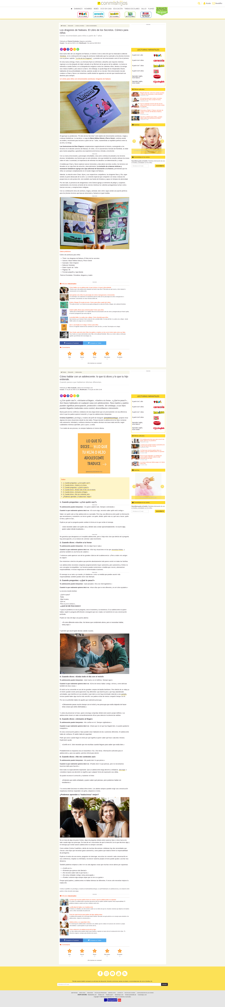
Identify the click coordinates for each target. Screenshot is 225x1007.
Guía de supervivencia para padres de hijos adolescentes (85, 914)
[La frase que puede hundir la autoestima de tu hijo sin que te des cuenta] (135, 446)
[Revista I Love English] (158, 82)
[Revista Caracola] (158, 61)
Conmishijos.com (142, 994)
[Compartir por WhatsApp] (77, 49)
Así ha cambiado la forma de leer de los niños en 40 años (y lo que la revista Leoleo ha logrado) (152, 105)
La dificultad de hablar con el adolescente (81, 907)
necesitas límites (117, 549)
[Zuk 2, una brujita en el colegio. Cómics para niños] (64, 327)
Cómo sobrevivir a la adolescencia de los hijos (82, 929)
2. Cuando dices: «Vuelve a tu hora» (75, 485)
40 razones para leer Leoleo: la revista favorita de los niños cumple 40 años (151, 99)
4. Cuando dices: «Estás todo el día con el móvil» (79, 490)
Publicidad (90, 992)
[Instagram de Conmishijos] (61, 49)
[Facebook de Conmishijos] (68, 49)
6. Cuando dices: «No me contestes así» (76, 494)
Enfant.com (101, 994)
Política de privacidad (101, 992)
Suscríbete (160, 165)
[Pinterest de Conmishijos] (64, 49)
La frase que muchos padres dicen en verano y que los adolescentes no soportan (92, 899)
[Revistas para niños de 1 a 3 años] (83, 14)
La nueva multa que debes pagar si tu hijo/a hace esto (152, 462)
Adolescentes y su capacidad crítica (79, 922)
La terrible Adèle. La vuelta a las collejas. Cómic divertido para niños (88, 317)
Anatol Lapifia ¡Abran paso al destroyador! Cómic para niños (86, 310)
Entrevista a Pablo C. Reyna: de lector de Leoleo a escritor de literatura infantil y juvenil (151, 111)
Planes (151, 9)
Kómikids (63, 56)
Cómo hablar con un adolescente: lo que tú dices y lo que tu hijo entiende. (90, 287)
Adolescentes (78, 372)
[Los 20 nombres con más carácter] (148, 141)
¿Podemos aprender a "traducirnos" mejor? (77, 496)
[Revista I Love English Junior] (158, 76)
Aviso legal (82, 992)
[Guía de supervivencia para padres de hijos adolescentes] (64, 917)
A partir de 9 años (138, 71)
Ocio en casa (106, 9)
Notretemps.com (119, 994)
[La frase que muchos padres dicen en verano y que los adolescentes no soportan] (64, 902)
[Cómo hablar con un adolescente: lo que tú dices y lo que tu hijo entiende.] (64, 290)
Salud (143, 9)
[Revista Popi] (158, 55)
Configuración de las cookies (145, 992)
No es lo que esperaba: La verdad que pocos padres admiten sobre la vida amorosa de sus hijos (151, 457)
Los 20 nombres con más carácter (148, 152)
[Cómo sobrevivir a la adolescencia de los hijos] (64, 932)
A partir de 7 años (138, 65)
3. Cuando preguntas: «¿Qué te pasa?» (76, 487)
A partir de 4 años (138, 60)
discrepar (122, 770)
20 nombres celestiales (148, 497)
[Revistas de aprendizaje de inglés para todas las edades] (145, 14)
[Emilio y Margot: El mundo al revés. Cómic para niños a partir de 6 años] (64, 305)
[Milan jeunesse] (119, 1000)
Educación (118, 9)
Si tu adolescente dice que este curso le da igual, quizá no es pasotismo (152, 440)
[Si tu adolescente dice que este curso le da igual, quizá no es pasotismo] (135, 440)
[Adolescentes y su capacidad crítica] (64, 924)
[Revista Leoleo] (158, 66)
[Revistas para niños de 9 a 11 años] (130, 14)
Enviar (164, 984)
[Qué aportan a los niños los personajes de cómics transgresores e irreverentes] (64, 297)
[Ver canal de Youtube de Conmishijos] (71, 49)
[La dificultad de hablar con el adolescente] (64, 909)
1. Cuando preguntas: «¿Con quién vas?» (76, 483)
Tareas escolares (131, 9)
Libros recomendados (91, 25)
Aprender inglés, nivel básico (137, 77)
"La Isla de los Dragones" (83, 58)
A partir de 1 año (137, 55)
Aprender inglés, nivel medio (137, 82)
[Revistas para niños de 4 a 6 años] (98, 14)
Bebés (96, 9)
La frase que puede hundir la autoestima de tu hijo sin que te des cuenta (152, 445)
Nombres (88, 9)
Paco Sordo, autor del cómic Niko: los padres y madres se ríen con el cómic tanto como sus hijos (97, 332)
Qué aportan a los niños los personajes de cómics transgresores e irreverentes (92, 295)
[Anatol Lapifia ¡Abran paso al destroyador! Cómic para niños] (64, 312)
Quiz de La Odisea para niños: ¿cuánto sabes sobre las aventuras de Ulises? (151, 117)
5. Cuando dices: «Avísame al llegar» (75, 492)
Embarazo (78, 9)
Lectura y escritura (79, 25)
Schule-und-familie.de (130, 994)
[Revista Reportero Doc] (158, 71)
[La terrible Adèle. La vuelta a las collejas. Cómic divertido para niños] (64, 319)
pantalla (123, 694)
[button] (134, 141)
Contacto (120, 992)
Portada (64, 25)
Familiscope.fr (109, 994)
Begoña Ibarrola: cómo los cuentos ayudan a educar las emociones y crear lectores (152, 93)
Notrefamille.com (92, 994)
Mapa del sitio (112, 992)
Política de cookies (130, 992)
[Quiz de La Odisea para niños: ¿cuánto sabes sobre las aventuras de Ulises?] (135, 118)
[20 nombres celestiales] (148, 486)
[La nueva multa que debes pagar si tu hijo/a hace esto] (135, 463)
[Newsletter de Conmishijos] (74, 49)
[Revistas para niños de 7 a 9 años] (114, 14)
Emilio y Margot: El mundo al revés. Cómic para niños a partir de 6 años (90, 302)
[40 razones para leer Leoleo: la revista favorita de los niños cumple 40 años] (135, 99)
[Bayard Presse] (110, 1000)
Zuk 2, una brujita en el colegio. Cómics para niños (83, 325)
